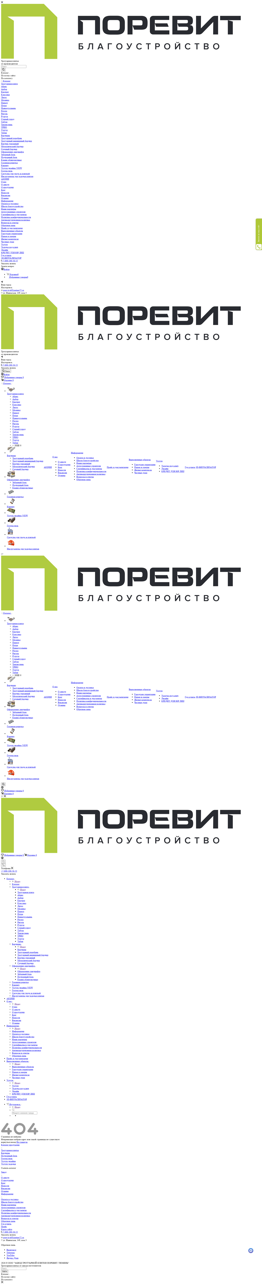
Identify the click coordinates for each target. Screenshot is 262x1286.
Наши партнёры (8, 1204)
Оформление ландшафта (28, 971)
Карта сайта (6, 1229)
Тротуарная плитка (10, 1150)
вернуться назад (8, 1142)
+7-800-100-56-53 (10, 260)
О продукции (7, 1180)
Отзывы (5, 1191)
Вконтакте (11, 1250)
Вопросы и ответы (9, 1218)
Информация (18, 1031)
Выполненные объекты (23, 1066)
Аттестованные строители (13, 1207)
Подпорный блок (9, 1155)
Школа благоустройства (12, 1202)
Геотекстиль (6, 1158)
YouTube (10, 1255)
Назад (17, 881)
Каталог (16, 884)
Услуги (15, 1085)
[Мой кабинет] (2, 788)
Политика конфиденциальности (16, 1213)
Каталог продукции (10, 1145)
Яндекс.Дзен (12, 1258)
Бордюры (21, 949)
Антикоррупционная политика (15, 1215)
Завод (3, 1172)
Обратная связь (8, 1221)
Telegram (11, 1252)
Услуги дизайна (8, 1161)
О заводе (5, 1177)
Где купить (6, 1224)
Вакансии (5, 1188)
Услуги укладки (8, 1164)
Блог (3, 1183)
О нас (14, 1006)
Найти (4, 1271)
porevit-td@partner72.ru (13, 290)
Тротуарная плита (25, 892)
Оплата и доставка (9, 1199)
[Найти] (3, 70)
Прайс (4, 1226)
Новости (5, 1185)
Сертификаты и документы (14, 1210)
